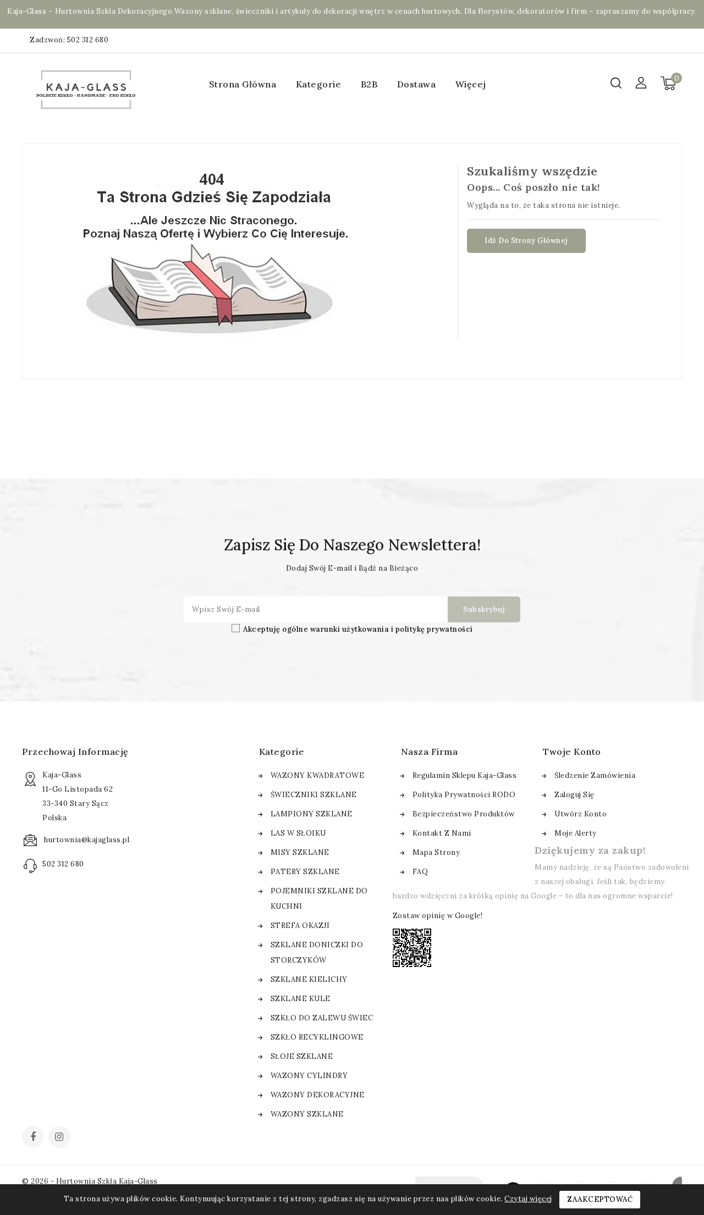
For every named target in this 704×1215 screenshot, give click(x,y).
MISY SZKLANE (300, 852)
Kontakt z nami (442, 833)
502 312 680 (88, 40)
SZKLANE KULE (301, 998)
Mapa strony (436, 852)
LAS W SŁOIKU (298, 833)
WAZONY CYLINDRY (309, 1075)
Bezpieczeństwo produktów (464, 814)
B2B (369, 84)
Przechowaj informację (75, 751)
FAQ (420, 871)
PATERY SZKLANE (305, 871)
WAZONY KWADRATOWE (318, 775)
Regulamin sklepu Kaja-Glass (465, 775)
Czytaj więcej (528, 1198)
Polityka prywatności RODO (464, 794)
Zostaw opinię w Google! (438, 915)
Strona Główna (243, 84)
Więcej (470, 84)
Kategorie (319, 84)
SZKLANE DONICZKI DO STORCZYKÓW (317, 952)
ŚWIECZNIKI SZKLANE (314, 794)
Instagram (60, 1138)
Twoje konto (572, 751)
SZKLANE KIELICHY (309, 979)
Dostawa (416, 84)
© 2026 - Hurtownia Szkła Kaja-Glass (90, 1181)
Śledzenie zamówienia (594, 775)
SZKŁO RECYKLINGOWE (317, 1037)
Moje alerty (575, 833)
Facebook (34, 1138)
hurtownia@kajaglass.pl (86, 839)
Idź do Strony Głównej (526, 240)
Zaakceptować (599, 1199)
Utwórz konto (580, 814)
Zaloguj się (574, 794)
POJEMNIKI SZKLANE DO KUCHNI (319, 898)
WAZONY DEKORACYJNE (318, 1095)
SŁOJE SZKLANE (302, 1056)
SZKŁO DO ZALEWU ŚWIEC (322, 1018)
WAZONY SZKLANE (307, 1114)
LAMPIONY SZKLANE (312, 814)
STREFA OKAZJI (300, 925)
